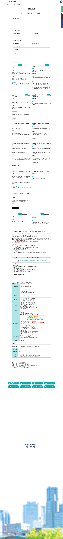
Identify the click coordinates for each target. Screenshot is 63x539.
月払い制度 (16, 49)
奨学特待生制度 (16, 21)
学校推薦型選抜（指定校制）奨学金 (38, 23)
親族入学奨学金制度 (17, 35)
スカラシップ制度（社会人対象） (19, 23)
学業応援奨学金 (16, 43)
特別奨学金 (16, 26)
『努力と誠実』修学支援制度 (18, 37)
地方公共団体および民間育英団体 (38, 55)
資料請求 (62, 16)
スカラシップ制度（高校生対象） (38, 21)
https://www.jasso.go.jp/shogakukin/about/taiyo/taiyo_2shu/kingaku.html (32, 261)
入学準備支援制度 (35, 33)
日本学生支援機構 (17, 55)
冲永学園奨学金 (35, 26)
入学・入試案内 (13, 4)
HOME (9, 4)
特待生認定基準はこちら (36, 80)
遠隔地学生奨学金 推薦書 (15, 186)
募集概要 (13, 183)
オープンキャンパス (62, 24)
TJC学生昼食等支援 (36, 43)
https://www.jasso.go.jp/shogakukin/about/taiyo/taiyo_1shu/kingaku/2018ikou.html (34, 260)
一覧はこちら (39, 13)
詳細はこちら (14, 82)
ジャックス (16, 57)
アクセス (62, 9)
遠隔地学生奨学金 (17, 33)
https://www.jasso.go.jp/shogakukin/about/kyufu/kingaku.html (31, 258)
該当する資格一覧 (14, 111)
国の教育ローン (35, 57)
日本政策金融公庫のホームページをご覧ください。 (28, 349)
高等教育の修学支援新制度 (37, 35)
